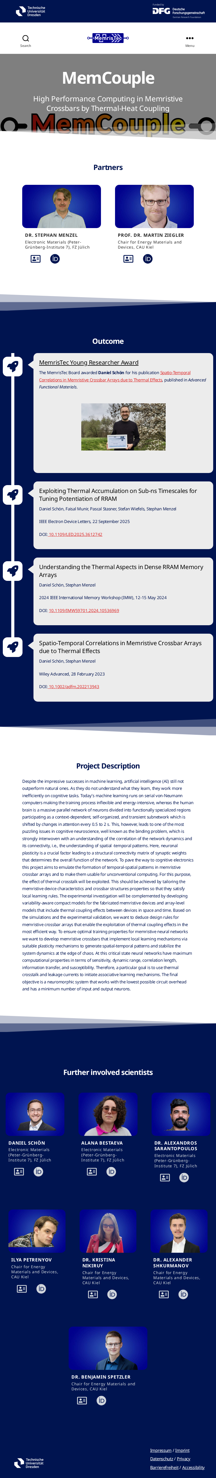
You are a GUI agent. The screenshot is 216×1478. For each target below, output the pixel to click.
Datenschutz (161, 1458)
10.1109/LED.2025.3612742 (75, 534)
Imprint (182, 1450)
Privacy (183, 1458)
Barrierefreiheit (164, 1467)
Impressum (161, 1450)
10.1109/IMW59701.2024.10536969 (84, 610)
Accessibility (193, 1467)
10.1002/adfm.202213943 (73, 686)
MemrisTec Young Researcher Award (88, 362)
